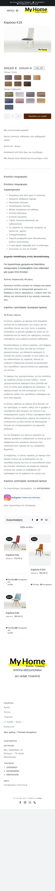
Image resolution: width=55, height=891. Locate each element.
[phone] (35, 802)
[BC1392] (27, 77)
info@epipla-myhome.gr (28, 4)
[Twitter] (37, 520)
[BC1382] (17, 77)
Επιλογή (36, 584)
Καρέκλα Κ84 (12, 613)
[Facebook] (32, 520)
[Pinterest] (41, 520)
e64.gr (39, 798)
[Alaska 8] (41, 94)
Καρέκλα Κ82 (12, 555)
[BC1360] (8, 77)
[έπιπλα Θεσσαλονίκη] (36, 8)
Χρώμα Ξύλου (10, 72)
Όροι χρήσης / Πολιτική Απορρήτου (20, 732)
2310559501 (39, 2)
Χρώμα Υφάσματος (12, 89)
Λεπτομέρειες (20, 580)
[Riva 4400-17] (9, 107)
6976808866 (43, 488)
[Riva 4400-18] (41, 101)
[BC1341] (17, 84)
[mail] (30, 802)
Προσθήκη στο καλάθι (37, 116)
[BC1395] (27, 84)
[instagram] (25, 802)
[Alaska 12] (9, 94)
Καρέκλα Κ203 (38, 569)
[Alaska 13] (9, 101)
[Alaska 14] (20, 101)
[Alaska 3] (30, 94)
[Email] (46, 520)
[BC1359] (8, 84)
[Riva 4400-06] (30, 101)
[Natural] (36, 77)
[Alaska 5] (20, 94)
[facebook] (20, 802)
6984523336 (12, 774)
